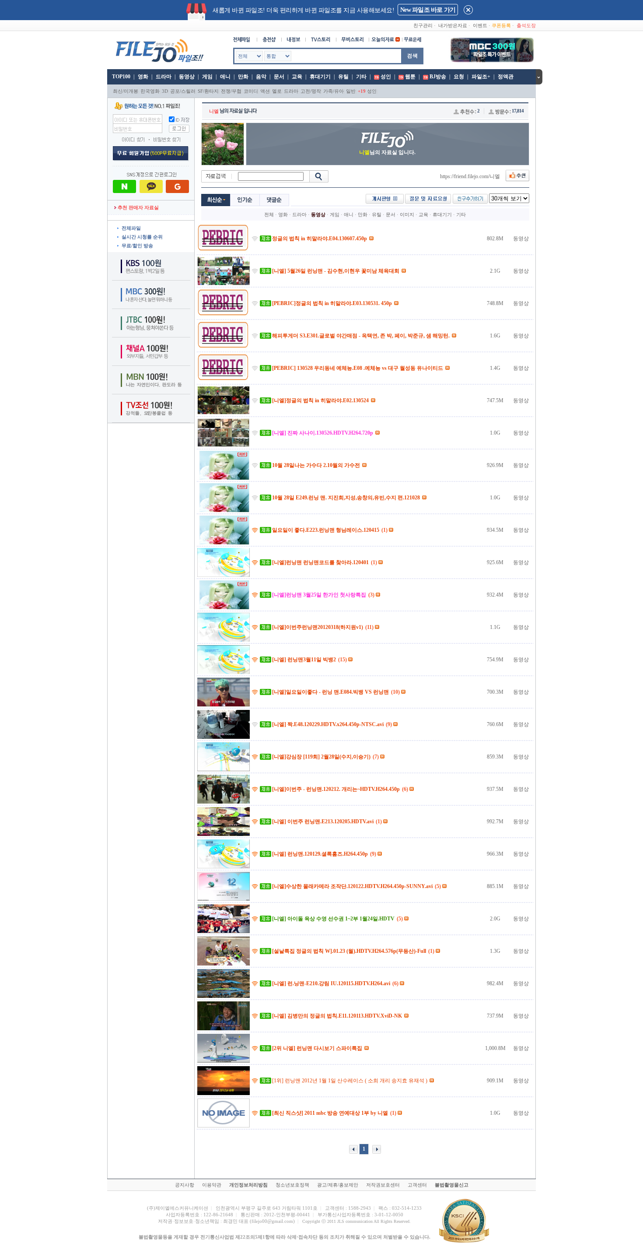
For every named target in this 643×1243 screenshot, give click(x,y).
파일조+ (481, 77)
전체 (269, 214)
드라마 (163, 77)
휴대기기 (320, 77)
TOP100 (120, 77)
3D (165, 91)
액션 (265, 91)
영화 (143, 77)
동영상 (187, 77)
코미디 (251, 91)
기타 (361, 77)
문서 (279, 77)
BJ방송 (438, 77)
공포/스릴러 (183, 91)
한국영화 (150, 91)
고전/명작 (311, 91)
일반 (351, 91)
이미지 (407, 214)
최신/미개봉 (125, 91)
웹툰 (410, 77)
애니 (225, 77)
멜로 (277, 91)
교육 (297, 77)
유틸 (343, 77)
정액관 (506, 77)
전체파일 (131, 228)
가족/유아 (333, 91)
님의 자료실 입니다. (387, 152)
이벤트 (480, 25)
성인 (386, 77)
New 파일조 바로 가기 (427, 10)
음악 (261, 77)
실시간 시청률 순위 (142, 236)
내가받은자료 (452, 25)
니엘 (214, 111)
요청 (459, 77)
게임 (207, 77)
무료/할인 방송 (137, 245)
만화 (243, 77)
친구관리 (423, 25)
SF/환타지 (208, 91)
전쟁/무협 (231, 91)
